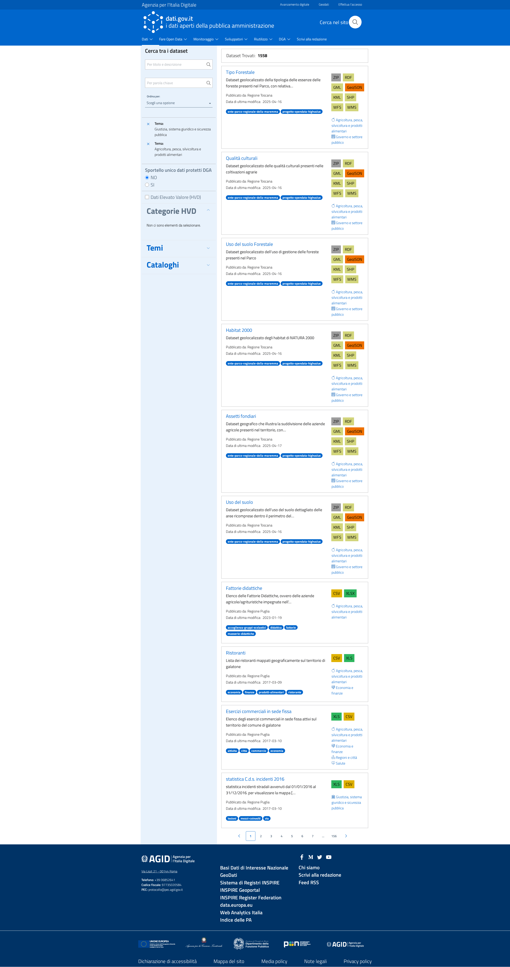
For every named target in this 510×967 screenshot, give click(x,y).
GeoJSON (354, 87)
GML (337, 87)
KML (337, 97)
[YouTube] (329, 856)
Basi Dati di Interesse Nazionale (254, 867)
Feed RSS (309, 882)
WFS (337, 107)
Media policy (274, 961)
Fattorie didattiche (244, 588)
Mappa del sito (229, 961)
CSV (336, 593)
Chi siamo (309, 867)
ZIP (336, 77)
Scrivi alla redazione (320, 875)
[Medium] (311, 856)
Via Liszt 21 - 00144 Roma (159, 871)
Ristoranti (235, 652)
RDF (348, 77)
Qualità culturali (241, 158)
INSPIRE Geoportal (240, 890)
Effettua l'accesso (350, 4)
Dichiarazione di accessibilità (167, 961)
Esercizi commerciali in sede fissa (258, 711)
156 (334, 836)
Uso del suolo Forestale (249, 244)
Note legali (315, 961)
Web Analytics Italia (241, 912)
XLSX (350, 593)
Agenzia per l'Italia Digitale (169, 5)
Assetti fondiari (241, 416)
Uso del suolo (239, 502)
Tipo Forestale (240, 72)
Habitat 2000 (239, 330)
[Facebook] (302, 856)
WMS (351, 107)
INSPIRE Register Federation (250, 897)
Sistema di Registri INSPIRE (250, 882)
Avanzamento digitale (294, 4)
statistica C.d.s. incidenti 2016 (255, 778)
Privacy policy (358, 961)
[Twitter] (320, 856)
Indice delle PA (236, 920)
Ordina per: (153, 96)
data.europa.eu (236, 905)
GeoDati (228, 875)
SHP (350, 97)
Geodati (324, 4)
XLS (349, 658)
